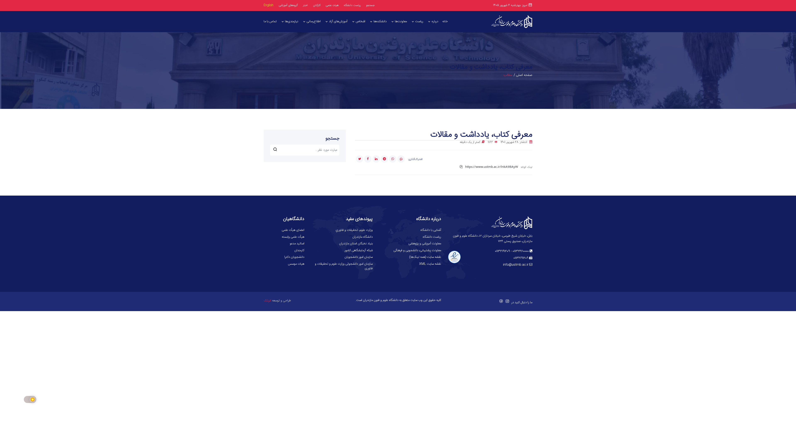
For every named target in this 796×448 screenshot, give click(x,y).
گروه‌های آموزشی (288, 5)
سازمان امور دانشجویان (359, 257)
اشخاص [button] (360, 21)
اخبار (305, 5)
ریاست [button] (419, 21)
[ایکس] (359, 159)
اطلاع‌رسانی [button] (314, 21)
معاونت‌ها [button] (401, 21)
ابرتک (267, 300)
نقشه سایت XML (430, 264)
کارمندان (299, 250)
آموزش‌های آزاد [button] (338, 21)
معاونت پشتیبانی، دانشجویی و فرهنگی (417, 250)
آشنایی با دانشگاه (430, 230)
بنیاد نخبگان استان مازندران (356, 243)
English (268, 5)
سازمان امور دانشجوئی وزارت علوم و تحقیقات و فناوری (344, 266)
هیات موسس (296, 264)
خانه (445, 21)
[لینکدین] (376, 159)
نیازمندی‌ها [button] (291, 21)
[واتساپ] (392, 159)
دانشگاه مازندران (362, 237)
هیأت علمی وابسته (293, 237)
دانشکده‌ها (380, 21)
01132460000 (521, 251)
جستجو (370, 5)
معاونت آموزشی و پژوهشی (424, 243)
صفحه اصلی (524, 75)
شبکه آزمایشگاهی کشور (359, 250)
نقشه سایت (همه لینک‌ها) (425, 257)
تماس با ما (270, 21)
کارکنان (316, 5)
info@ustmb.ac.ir (515, 264)
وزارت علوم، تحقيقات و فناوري (354, 230)
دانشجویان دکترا (294, 257)
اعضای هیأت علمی (293, 230)
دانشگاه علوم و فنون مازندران (380, 300)
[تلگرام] (384, 159)
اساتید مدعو (297, 243)
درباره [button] (435, 21)
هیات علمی (332, 5)
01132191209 (502, 251)
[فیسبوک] (367, 159)
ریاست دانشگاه (352, 5)
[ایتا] (401, 159)
